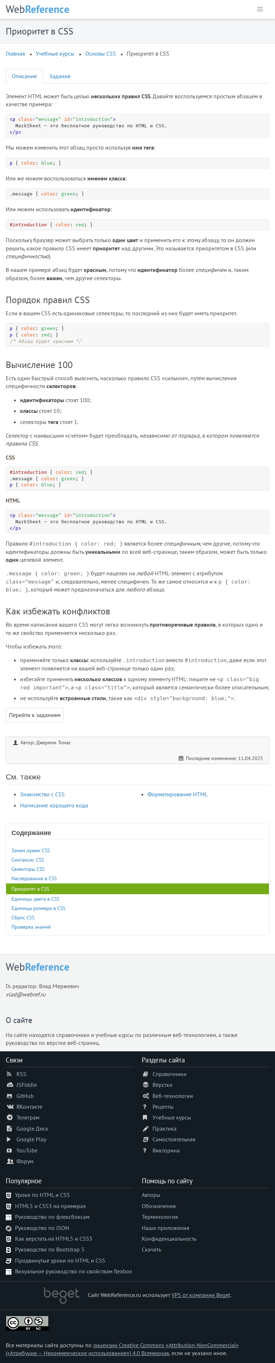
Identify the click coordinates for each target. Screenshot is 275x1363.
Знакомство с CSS (42, 794)
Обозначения (159, 1205)
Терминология (160, 1216)
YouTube (27, 1150)
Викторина (166, 1150)
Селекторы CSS (27, 869)
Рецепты (163, 1106)
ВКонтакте (29, 1106)
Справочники (170, 1073)
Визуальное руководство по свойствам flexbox (73, 1271)
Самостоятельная (174, 1139)
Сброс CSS (22, 917)
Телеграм (27, 1117)
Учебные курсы (172, 1117)
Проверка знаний (31, 926)
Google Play (31, 1139)
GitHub (25, 1095)
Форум (24, 1161)
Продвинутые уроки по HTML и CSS (60, 1260)
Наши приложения (165, 1227)
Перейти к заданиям (35, 714)
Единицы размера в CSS (38, 908)
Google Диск (32, 1128)
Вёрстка (162, 1084)
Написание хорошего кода (54, 805)
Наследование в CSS (34, 878)
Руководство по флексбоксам (52, 1216)
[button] (260, 9)
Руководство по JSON (42, 1227)
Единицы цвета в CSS (35, 898)
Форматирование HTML (178, 794)
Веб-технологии (173, 1095)
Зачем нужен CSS (30, 850)
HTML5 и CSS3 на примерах (50, 1205)
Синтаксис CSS (27, 859)
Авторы (151, 1194)
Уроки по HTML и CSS (42, 1194)
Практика (165, 1128)
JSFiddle (26, 1084)
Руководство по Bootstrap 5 (50, 1249)
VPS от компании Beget (201, 1294)
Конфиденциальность (169, 1238)
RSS (21, 1073)
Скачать (151, 1249)
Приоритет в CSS (30, 888)
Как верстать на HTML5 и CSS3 (53, 1238)
